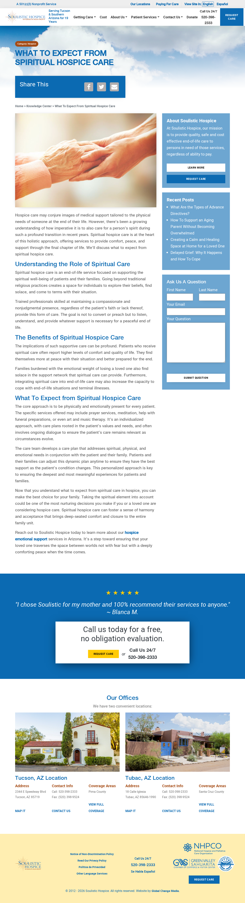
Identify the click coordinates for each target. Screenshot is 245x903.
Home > (20, 106)
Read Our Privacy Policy (92, 860)
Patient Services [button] (144, 17)
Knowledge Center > (40, 106)
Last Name (208, 290)
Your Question (179, 319)
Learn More (196, 167)
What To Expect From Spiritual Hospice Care (85, 106)
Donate (192, 17)
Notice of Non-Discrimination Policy (92, 854)
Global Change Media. (166, 891)
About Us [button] (118, 17)
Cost (103, 17)
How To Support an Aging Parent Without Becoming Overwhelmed (192, 226)
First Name (176, 290)
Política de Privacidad (92, 867)
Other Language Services (92, 873)
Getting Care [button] (83, 17)
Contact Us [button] (171, 17)
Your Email (176, 304)
